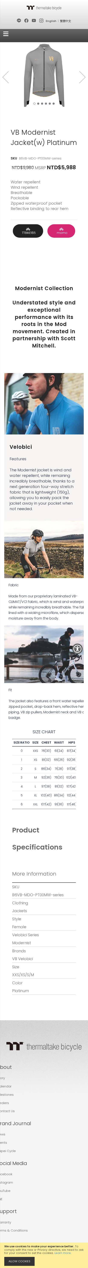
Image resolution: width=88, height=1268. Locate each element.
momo (61, 232)
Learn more (62, 1253)
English (51, 21)
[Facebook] (26, 21)
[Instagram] (41, 21)
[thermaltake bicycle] (44, 8)
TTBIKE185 (28, 232)
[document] (44, 1255)
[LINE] (19, 21)
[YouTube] (34, 21)
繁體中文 (65, 21)
